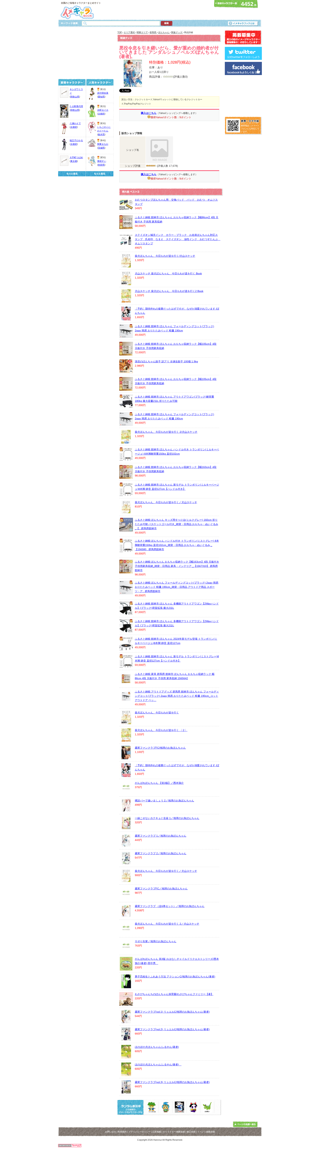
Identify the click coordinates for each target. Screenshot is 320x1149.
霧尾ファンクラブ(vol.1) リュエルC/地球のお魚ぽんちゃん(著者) (172, 1011)
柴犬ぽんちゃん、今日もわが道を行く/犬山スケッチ (165, 255)
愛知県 (101, 96)
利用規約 (122, 1131)
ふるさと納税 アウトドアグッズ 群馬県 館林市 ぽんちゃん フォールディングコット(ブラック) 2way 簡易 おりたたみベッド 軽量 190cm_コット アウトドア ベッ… (177, 696)
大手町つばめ (76, 157)
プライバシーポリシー (139, 1131)
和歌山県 (74, 96)
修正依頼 (191, 1131)
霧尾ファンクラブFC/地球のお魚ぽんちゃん (160, 747)
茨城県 (101, 148)
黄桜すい (101, 161)
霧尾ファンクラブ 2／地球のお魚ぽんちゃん (160, 853)
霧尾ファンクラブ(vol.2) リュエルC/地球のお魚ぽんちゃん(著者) (172, 1029)
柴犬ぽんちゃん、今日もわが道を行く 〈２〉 (161, 730)
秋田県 (101, 165)
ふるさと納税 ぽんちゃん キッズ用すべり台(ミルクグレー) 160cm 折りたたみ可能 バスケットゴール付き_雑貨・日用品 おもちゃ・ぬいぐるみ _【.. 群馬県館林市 (176, 524)
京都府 (73, 127)
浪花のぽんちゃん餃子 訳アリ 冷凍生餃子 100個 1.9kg (166, 361)
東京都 (73, 161)
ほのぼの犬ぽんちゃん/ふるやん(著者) (157, 1046)
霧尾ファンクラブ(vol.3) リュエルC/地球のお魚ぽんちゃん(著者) (172, 1082)
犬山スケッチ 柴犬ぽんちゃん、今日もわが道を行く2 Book (169, 291)
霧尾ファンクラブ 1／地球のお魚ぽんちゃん (160, 835)
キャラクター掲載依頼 (174, 1131)
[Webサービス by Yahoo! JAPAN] (69, 1146)
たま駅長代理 (76, 106)
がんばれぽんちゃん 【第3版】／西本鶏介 (159, 782)
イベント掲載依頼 (206, 1131)
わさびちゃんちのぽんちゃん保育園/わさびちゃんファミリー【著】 (174, 994)
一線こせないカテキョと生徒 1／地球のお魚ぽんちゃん (167, 818)
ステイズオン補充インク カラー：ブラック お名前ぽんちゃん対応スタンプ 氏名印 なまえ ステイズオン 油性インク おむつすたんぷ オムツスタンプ (177, 239)
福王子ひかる (76, 140)
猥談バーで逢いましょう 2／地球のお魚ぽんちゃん (164, 800)
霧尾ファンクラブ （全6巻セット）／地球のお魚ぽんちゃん (169, 906)
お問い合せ (110, 1131)
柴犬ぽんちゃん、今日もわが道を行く (157, 712)
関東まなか (102, 144)
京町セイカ (102, 110)
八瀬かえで (75, 123)
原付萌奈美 (102, 93)
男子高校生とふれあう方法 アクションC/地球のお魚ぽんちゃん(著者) (175, 976)
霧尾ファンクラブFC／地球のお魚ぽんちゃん (161, 888)
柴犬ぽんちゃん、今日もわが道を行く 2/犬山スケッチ (166, 431)
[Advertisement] (159, 9)
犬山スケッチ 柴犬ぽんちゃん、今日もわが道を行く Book (168, 273)
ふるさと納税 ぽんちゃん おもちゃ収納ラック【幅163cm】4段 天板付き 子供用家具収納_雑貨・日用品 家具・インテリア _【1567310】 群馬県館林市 (177, 566)
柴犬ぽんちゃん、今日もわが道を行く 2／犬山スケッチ (167, 923)
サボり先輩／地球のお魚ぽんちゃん (155, 941)
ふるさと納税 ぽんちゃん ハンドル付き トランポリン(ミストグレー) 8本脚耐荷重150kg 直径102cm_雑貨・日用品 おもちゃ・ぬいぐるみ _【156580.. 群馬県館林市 (177, 545)
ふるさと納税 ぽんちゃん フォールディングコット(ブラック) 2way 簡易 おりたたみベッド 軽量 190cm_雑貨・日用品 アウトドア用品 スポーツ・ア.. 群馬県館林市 (176, 587)
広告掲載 (156, 1131)
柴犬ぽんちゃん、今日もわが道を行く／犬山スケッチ (166, 502)
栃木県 (101, 134)
